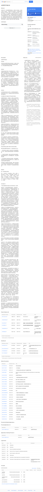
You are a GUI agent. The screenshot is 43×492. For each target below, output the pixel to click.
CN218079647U (4, 397)
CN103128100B (4, 375)
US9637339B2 (4, 372)
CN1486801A (4, 325)
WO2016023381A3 (5, 348)
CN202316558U (4, 381)
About (9, 490)
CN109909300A (4, 350)
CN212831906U (4, 410)
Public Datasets (20, 490)
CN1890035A (4, 331)
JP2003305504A (4, 319)
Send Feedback (13, 490)
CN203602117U (4, 416)
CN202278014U (4, 412)
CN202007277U (4, 399)
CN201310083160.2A (5, 429)
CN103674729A (4, 394)
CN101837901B (4, 365)
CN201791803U (4, 379)
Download (34, 468)
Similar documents (35, 50)
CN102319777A (4, 377)
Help (34, 490)
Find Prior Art (38, 13)
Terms (25, 490)
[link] (4, 472)
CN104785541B (4, 388)
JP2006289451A (4, 328)
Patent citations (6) (32, 49)
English (34, 17)
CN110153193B (4, 414)
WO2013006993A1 (5, 392)
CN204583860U (4, 390)
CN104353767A (4, 345)
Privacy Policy (30, 490)
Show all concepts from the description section (9, 483)
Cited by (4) (37, 49)
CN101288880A (4, 405)
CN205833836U (4, 401)
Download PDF (31, 13)
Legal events (30, 50)
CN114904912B (4, 370)
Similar (30, 14)
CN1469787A (4, 323)
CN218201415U (4, 386)
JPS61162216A (4, 316)
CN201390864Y (4, 403)
